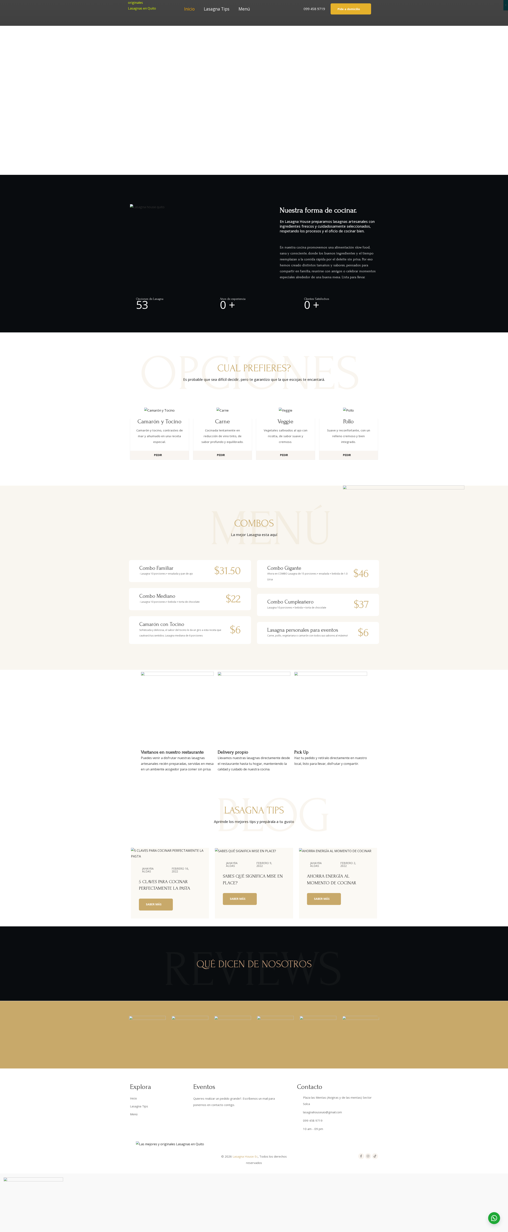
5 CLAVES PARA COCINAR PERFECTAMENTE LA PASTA (164, 885)
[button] (351, 8)
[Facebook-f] (361, 1156)
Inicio (189, 9)
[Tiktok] (375, 1156)
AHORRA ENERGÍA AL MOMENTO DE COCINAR (331, 879)
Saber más (154, 904)
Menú (244, 9)
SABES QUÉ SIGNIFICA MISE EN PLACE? (253, 879)
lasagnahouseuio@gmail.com (322, 1112)
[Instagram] (368, 1156)
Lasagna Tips (216, 9)
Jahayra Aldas (148, 870)
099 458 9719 (314, 9)
